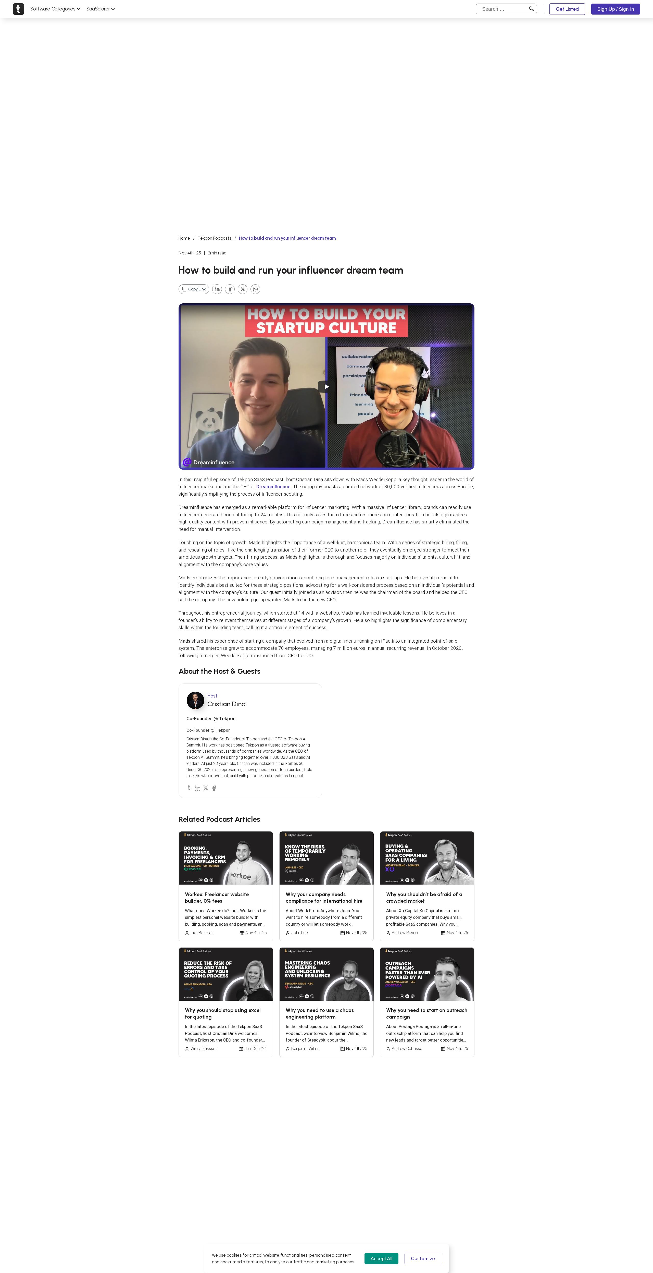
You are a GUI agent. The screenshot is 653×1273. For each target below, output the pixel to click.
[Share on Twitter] (242, 289)
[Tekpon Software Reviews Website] (18, 9)
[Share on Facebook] (230, 289)
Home (184, 238)
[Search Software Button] (531, 9)
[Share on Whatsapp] (255, 289)
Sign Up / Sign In (615, 9)
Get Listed (567, 9)
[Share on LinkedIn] (217, 289)
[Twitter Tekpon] (205, 787)
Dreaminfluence (273, 486)
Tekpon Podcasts (214, 238)
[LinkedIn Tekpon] (197, 787)
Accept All (381, 1258)
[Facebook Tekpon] (213, 787)
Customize (423, 1259)
